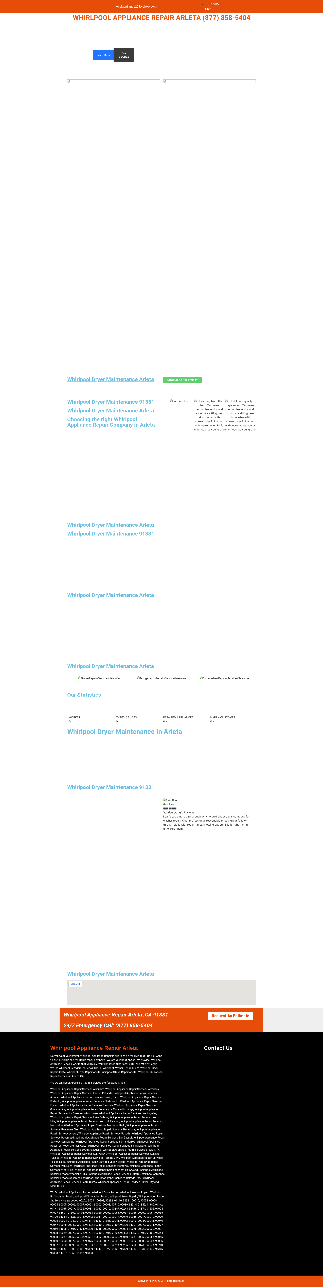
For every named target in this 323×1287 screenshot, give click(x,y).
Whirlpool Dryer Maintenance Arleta (110, 379)
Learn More (103, 55)
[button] (166, 814)
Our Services (124, 55)
